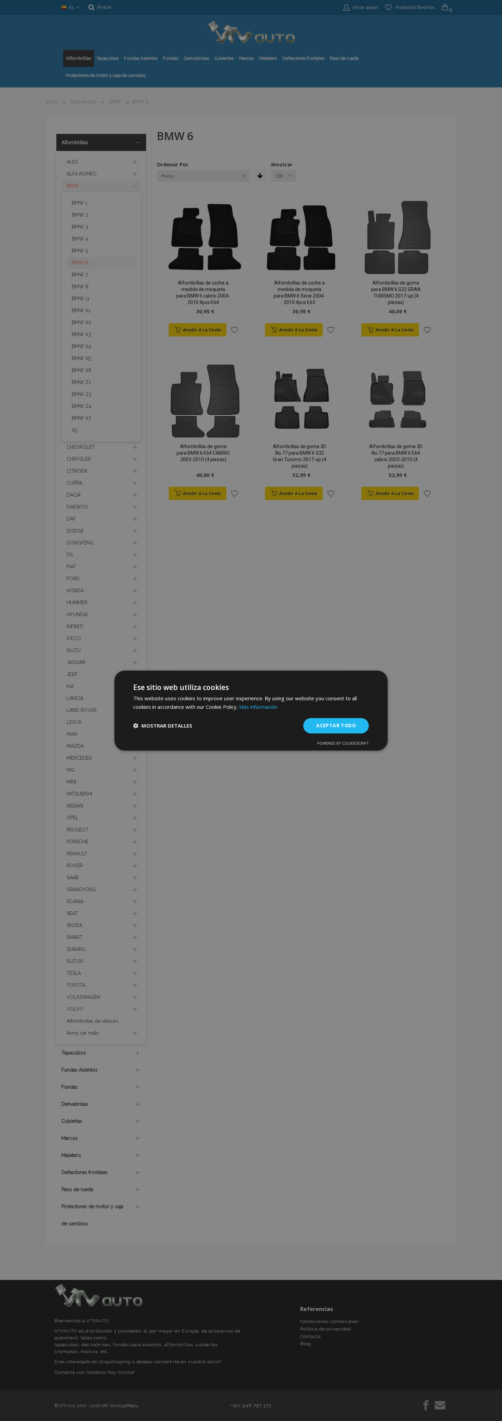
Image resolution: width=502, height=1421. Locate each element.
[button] (162, 725)
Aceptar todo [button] (336, 725)
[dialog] (251, 710)
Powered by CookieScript (343, 743)
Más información (258, 706)
